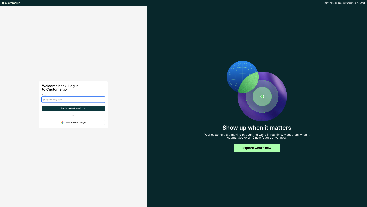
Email (44, 95)
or (73, 115)
